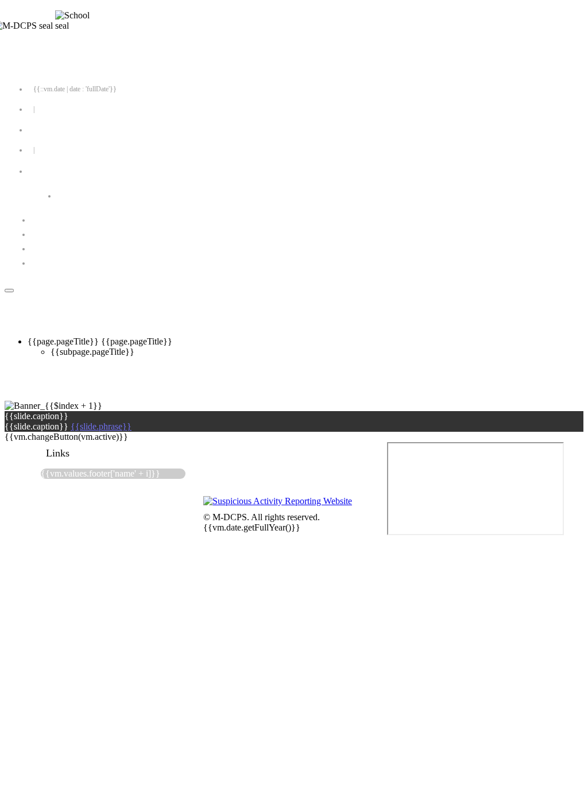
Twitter (58, 234)
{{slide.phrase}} (101, 426)
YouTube (62, 263)
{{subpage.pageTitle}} (92, 352)
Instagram (61, 249)
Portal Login (50, 130)
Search (85, 196)
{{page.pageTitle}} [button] (136, 341)
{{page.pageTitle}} (64, 341)
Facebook (62, 220)
